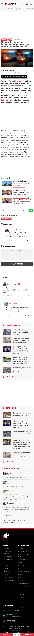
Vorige (5, 634)
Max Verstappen (25, 571)
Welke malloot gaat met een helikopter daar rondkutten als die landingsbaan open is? (16, 510)
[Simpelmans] (7, 230)
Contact (6, 548)
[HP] (6, 304)
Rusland (18, 81)
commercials (24, 559)
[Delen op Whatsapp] (31, 210)
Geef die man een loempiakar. (13, 486)
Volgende (27, 634)
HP (10, 304)
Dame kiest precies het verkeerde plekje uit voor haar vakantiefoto (22, 340)
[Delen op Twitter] (27, 210)
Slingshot (23, 595)
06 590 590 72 (12, 614)
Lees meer (9, 377)
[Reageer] (29, 296)
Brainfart (9, 490)
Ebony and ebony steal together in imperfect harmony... (15, 521)
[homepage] (10, 3)
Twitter (6, 568)
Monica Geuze (24, 586)
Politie (22, 580)
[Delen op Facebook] (23, 210)
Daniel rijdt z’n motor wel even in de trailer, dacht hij (22, 434)
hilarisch (22, 574)
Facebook (7, 565)
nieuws (22, 592)
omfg (10, 39)
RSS (5, 562)
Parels (22, 598)
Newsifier (19, 630)
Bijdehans (9, 516)
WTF (7, 9)
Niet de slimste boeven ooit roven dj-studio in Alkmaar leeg (21, 332)
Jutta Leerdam (24, 583)
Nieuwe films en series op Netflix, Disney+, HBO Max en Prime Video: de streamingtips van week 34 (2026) (21, 444)
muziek (22, 565)
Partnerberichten (9, 580)
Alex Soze (23, 589)
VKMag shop (8, 559)
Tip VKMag (10, 621)
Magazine (4, 39)
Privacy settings (9, 577)
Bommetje (14, 9)
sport (21, 568)
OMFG (29, 9)
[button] (23, 4)
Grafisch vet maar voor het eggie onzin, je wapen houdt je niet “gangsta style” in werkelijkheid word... (17, 497)
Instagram (7, 571)
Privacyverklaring (19, 626)
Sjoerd (8, 473)
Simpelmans (13, 229)
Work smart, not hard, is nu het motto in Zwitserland (21, 370)
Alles (3, 9)
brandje (4, 100)
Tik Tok (6, 574)
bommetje (23, 551)
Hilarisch (22, 9)
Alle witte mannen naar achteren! (14, 478)
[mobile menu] (2, 3)
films (21, 562)
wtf (21, 577)
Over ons (11, 628)
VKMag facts (8, 557)
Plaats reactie (17, 264)
